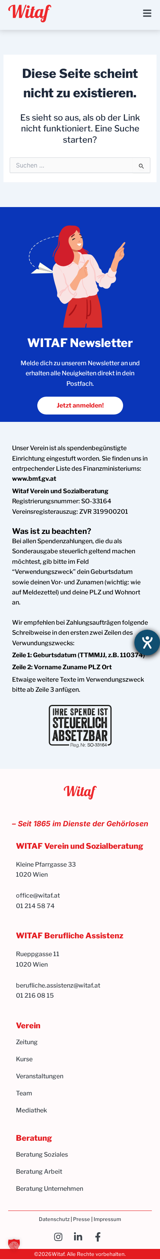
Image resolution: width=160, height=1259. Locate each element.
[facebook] (100, 1237)
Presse (81, 1219)
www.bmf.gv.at (34, 478)
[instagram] (60, 1237)
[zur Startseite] (29, 14)
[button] (14, 1245)
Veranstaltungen (39, 1076)
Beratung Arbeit (39, 1171)
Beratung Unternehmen (49, 1188)
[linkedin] (80, 1237)
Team (24, 1093)
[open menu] (147, 13)
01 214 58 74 (35, 906)
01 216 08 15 (35, 995)
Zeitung (27, 1042)
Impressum (107, 1219)
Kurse (24, 1059)
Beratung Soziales (42, 1154)
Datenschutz (54, 1219)
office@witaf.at (38, 895)
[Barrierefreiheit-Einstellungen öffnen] (147, 642)
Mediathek (31, 1110)
